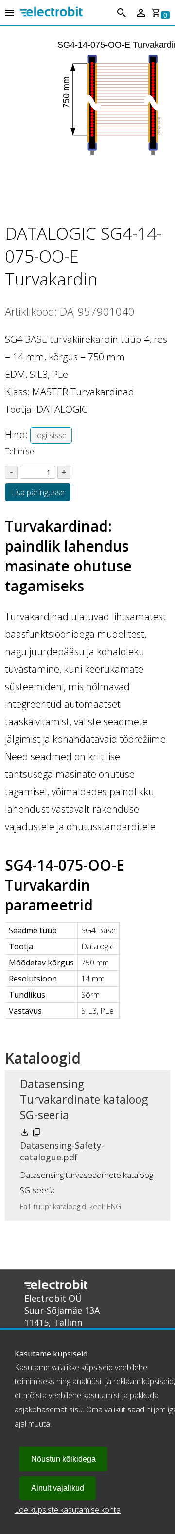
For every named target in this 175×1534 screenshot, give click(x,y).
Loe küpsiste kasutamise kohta (68, 1509)
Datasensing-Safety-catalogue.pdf (62, 1151)
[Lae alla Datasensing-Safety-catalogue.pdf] (26, 1134)
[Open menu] (9, 13)
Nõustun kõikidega (63, 1459)
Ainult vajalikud (57, 1488)
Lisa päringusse (38, 492)
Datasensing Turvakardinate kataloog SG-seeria (84, 1099)
